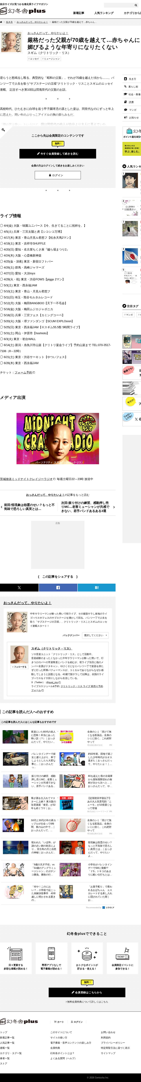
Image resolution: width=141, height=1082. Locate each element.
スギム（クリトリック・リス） (51, 648)
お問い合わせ (108, 1032)
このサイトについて (61, 1032)
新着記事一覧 (7, 1037)
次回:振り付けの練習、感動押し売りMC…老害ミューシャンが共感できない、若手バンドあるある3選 (85, 507)
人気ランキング (104, 13)
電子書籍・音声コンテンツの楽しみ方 (70, 1042)
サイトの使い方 (58, 1037)
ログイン (57, 175)
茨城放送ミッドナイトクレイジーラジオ (26, 479)
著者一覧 (5, 1058)
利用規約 (106, 1037)
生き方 (9, 22)
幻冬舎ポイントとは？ (62, 1053)
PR (110, 745)
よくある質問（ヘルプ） (63, 1058)
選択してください (93, 635)
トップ (3, 1032)
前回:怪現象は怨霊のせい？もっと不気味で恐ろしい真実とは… (29, 507)
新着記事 (78, 13)
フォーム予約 (23, 372)
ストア (3, 1063)
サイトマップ (108, 1053)
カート (60, 1022)
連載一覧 (5, 1047)
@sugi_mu (52, 682)
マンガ (129, 314)
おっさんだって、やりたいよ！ (32, 22)
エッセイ (34, 58)
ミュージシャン (52, 58)
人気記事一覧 (7, 1042)
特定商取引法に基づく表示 (115, 1047)
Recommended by (94, 907)
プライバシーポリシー (113, 1042)
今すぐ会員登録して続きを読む (60, 153)
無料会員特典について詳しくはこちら (87, 1001)
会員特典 (55, 1047)
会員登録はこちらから (88, 992)
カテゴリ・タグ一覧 (11, 1053)
